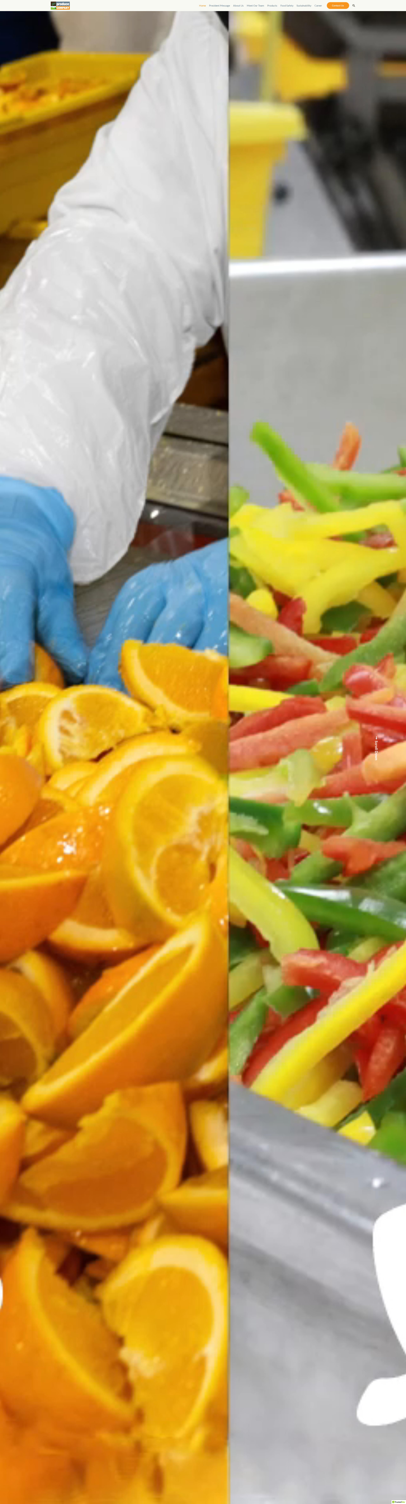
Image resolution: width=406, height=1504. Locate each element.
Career (318, 5)
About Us (238, 5)
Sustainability (304, 5)
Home (202, 5)
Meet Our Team (255, 5)
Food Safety (286, 5)
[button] (338, 5)
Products (272, 5)
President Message (219, 5)
